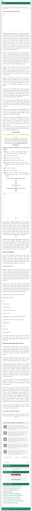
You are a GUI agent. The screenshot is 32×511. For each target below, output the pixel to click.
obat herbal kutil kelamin (21, 128)
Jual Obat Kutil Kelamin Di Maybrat (11, 489)
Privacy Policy (27, 510)
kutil (9, 401)
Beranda (17, 457)
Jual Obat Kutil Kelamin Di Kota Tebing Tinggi (13, 501)
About (16, 510)
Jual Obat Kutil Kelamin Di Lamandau (16, 450)
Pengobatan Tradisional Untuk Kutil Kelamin (13, 495)
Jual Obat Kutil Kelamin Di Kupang (10, 502)
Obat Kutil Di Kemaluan (11, 7)
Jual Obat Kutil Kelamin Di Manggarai (16, 425)
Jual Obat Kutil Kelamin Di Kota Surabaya (17, 444)
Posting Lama (25, 457)
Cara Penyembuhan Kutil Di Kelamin (11, 508)
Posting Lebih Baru (7, 457)
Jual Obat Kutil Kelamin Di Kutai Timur (11, 488)
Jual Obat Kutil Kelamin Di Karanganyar (12, 493)
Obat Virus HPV (19, 7)
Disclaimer (23, 510)
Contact (18, 510)
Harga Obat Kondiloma (8, 491)
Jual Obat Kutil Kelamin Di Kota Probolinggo (17, 431)
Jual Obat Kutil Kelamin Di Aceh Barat (11, 497)
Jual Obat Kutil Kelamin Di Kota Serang (12, 499)
